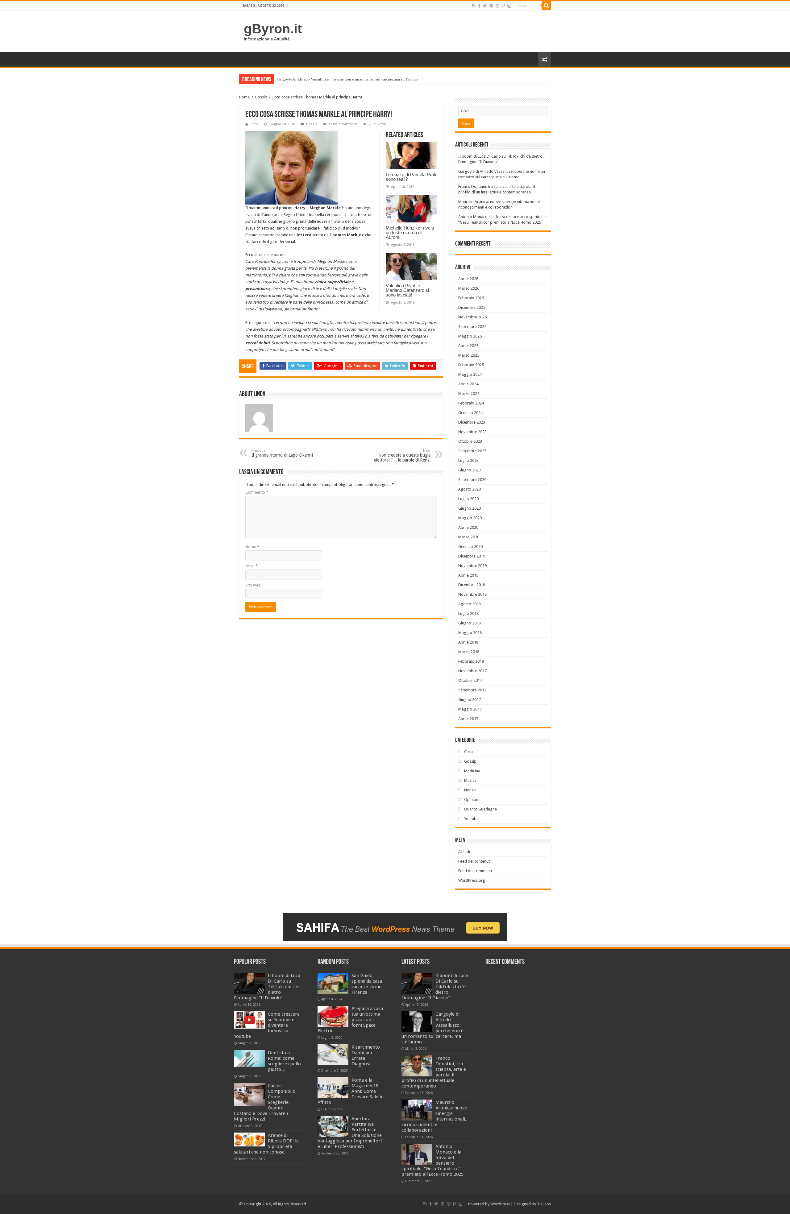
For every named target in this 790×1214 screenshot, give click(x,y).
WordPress (500, 1204)
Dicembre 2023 (471, 422)
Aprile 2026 (468, 278)
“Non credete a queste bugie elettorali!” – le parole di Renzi (402, 455)
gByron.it (273, 28)
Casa (468, 751)
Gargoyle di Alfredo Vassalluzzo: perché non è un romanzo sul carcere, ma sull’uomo (347, 79)
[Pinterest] (491, 6)
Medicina (472, 771)
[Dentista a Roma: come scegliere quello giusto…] (249, 1058)
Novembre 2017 (472, 671)
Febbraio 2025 (471, 365)
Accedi (464, 851)
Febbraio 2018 (471, 661)
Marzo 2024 (468, 393)
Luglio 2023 (468, 460)
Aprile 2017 (468, 718)
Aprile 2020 (468, 527)
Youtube (471, 818)
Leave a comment (343, 124)
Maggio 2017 (470, 709)
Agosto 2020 (469, 489)
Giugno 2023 (469, 470)
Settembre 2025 (472, 326)
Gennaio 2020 (470, 546)
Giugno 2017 (469, 699)
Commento (256, 492)
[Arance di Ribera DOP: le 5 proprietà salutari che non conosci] (249, 1139)
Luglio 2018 (468, 613)
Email (251, 566)
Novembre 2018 (472, 594)
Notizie (470, 790)
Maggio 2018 (470, 632)
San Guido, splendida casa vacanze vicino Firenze (366, 984)
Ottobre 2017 (470, 680)
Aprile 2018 (468, 642)
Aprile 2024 (468, 384)
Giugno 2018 (469, 623)
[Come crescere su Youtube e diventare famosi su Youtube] (249, 1020)
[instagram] (509, 6)
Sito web (253, 585)
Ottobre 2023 (470, 441)
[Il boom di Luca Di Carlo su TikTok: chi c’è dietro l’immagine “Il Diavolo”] (249, 983)
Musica (470, 780)
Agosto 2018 (469, 604)
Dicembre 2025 (471, 307)
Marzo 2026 (468, 288)
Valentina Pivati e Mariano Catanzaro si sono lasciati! (407, 290)
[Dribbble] (497, 6)
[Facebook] (479, 6)
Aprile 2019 (468, 575)
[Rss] (474, 6)
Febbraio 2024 (471, 403)
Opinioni (471, 799)
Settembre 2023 (472, 451)
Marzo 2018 (468, 651)
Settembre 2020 (472, 479)
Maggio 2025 (470, 336)
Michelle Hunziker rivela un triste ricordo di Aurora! (410, 232)
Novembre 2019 (472, 565)
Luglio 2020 (468, 498)
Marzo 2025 (468, 355)
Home (244, 97)
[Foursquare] (503, 6)
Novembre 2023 (472, 431)
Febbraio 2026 (471, 298)
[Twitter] (485, 6)
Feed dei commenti (475, 870)
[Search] (546, 5)
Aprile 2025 (468, 345)
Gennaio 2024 (470, 412)
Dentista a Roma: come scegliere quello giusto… (284, 1061)
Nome (252, 547)
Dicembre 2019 (471, 556)
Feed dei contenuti (474, 861)
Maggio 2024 (470, 374)
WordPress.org (471, 880)
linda (255, 124)
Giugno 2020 (469, 508)
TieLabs (544, 1204)
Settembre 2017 (472, 690)
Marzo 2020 (468, 537)
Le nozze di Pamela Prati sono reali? (411, 177)
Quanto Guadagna (480, 809)
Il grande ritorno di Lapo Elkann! (282, 453)
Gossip (261, 97)
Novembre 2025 (472, 317)
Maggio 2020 (470, 518)
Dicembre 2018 (471, 584)
